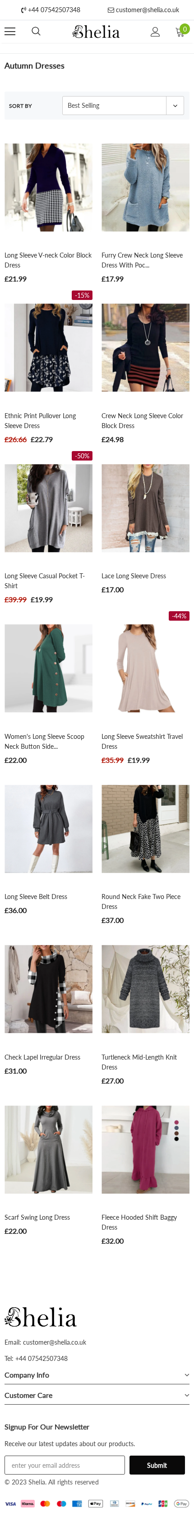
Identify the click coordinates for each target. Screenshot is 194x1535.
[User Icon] (155, 32)
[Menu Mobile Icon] (10, 31)
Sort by (20, 105)
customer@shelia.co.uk (146, 10)
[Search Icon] (36, 31)
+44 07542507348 (53, 10)
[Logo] (96, 32)
